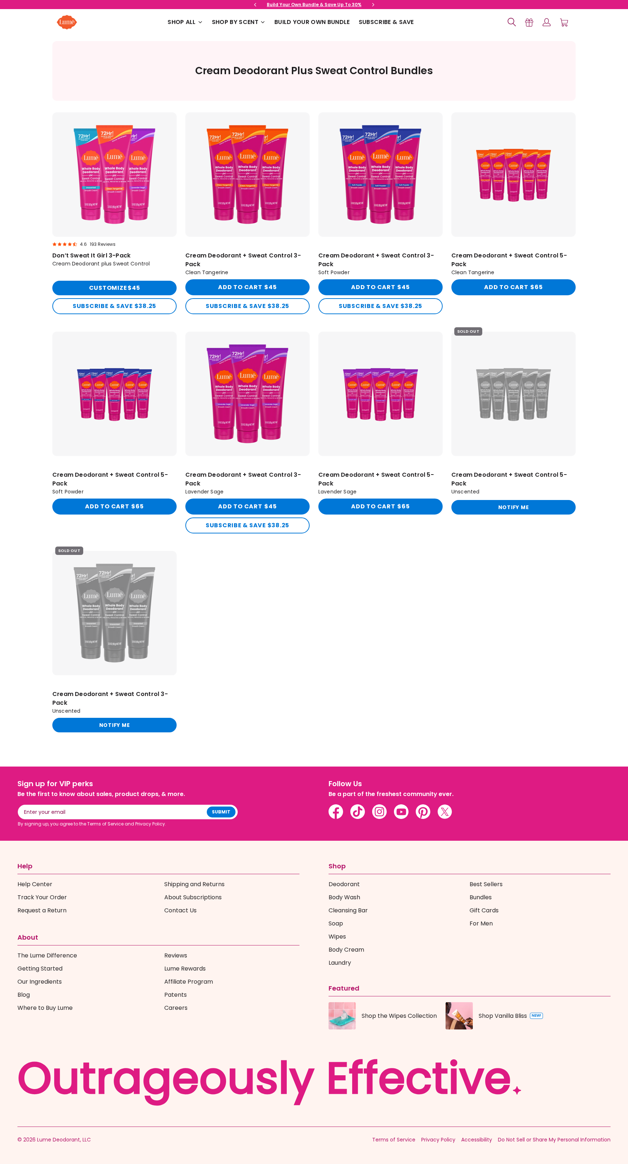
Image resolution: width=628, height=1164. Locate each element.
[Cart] (564, 22)
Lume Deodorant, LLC (64, 1139)
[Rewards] (529, 22)
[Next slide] (373, 5)
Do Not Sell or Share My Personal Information (554, 1139)
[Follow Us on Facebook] (336, 811)
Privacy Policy (438, 1139)
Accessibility (476, 1139)
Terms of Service (393, 1139)
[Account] (546, 22)
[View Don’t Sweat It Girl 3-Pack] (114, 213)
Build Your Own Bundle (312, 22)
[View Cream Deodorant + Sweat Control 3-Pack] (247, 213)
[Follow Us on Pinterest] (423, 811)
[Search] (511, 22)
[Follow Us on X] (445, 811)
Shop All (182, 22)
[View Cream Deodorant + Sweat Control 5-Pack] (513, 213)
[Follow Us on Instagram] (379, 811)
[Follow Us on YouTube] (401, 811)
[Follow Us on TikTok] (357, 811)
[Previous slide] (255, 5)
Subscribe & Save (386, 22)
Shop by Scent (235, 22)
